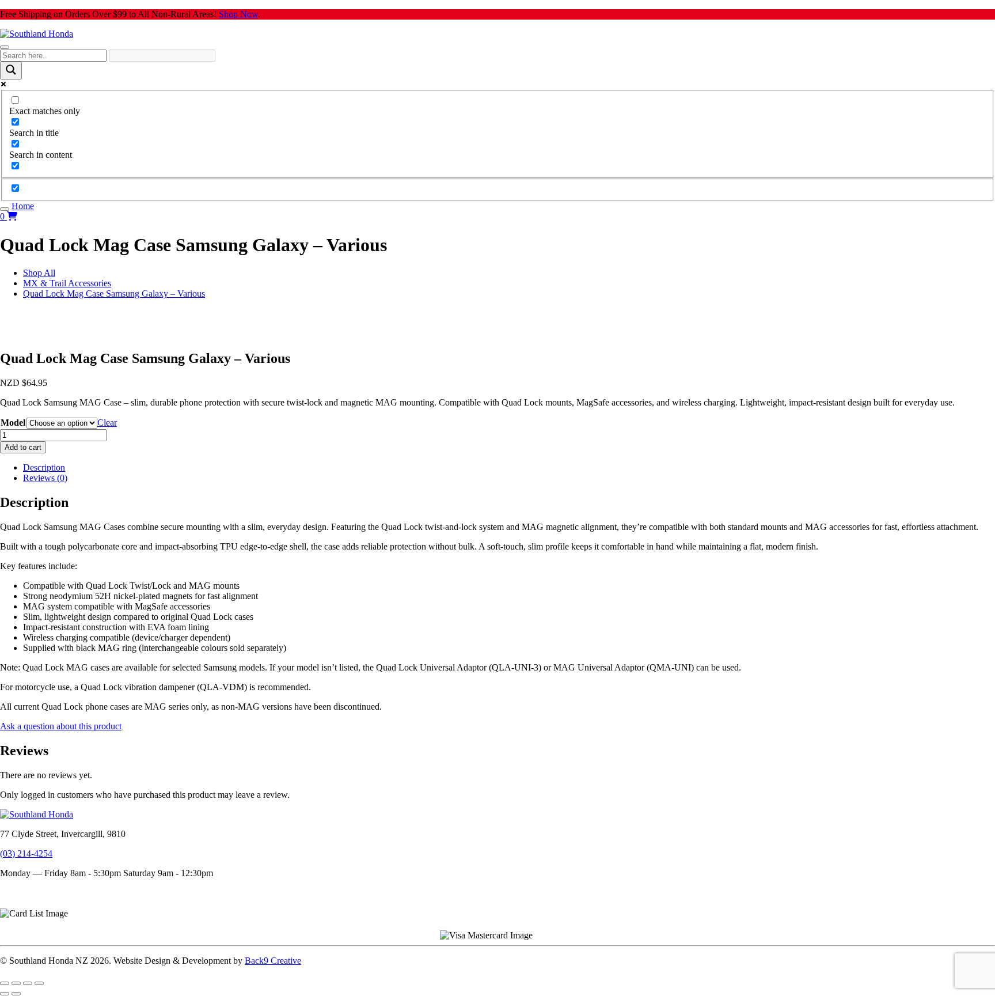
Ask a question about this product (60, 726)
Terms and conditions (39, 892)
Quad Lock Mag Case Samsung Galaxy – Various (114, 293)
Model (13, 422)
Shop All (39, 273)
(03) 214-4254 (26, 853)
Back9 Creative (273, 960)
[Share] (27, 983)
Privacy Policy (26, 903)
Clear (107, 422)
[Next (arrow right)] (16, 993)
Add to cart (23, 447)
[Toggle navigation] (4, 47)
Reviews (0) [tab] (45, 478)
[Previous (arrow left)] (4, 993)
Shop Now (238, 14)
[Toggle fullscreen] (16, 983)
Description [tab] (44, 467)
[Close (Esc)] (39, 983)
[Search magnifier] (11, 70)
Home (23, 206)
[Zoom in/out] (4, 983)
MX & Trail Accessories (67, 283)
